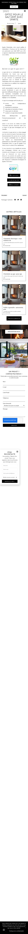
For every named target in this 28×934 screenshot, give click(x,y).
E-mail (4, 387)
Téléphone (6, 398)
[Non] (25, 927)
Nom (4, 381)
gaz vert (19, 68)
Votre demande (7, 403)
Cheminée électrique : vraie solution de (12, 239)
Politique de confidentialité (16, 931)
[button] (15, 200)
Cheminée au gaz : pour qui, (12, 273)
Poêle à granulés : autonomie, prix (13, 308)
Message (5, 408)
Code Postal (6, 392)
